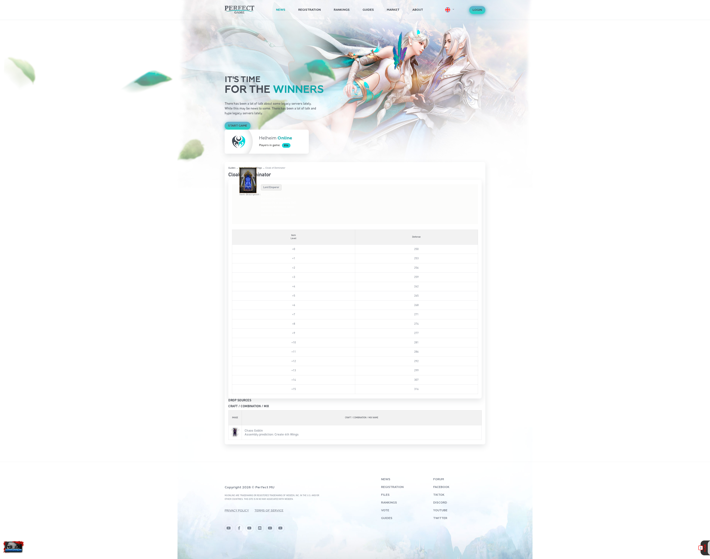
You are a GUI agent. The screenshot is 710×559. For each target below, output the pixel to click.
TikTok (438, 495)
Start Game (237, 125)
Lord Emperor (271, 187)
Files (385, 495)
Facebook (441, 487)
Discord (440, 502)
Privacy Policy (237, 510)
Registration (309, 10)
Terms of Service (268, 510)
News (280, 10)
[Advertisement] (355, 48)
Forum (438, 479)
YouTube (440, 510)
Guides (368, 10)
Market (393, 10)
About (417, 10)
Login (477, 10)
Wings (259, 168)
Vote (385, 510)
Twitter (440, 518)
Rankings (342, 10)
